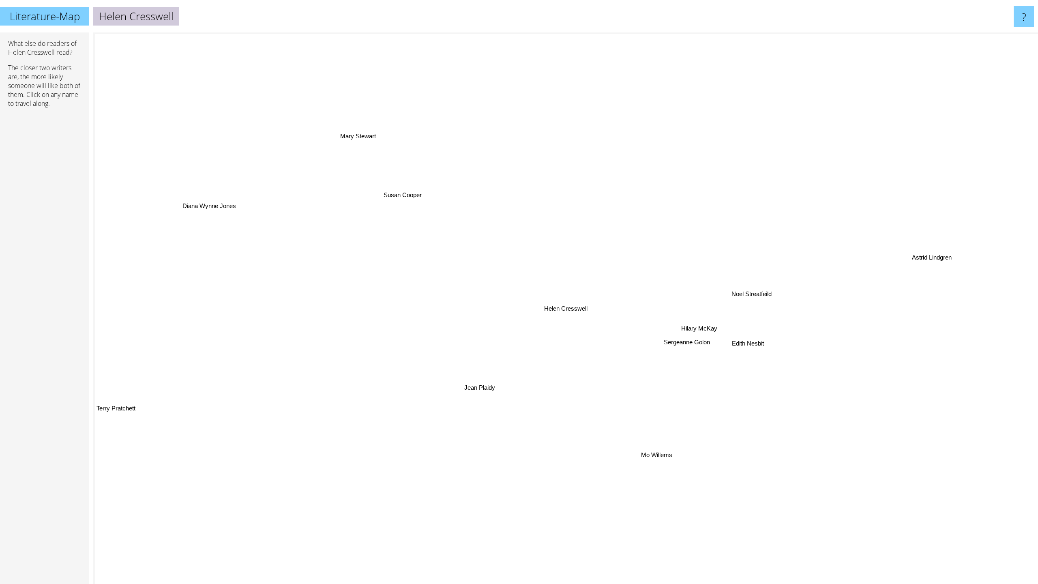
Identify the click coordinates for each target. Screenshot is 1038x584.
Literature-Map (45, 16)
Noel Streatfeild (750, 293)
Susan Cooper (403, 194)
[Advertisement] (44, 238)
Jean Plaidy (467, 383)
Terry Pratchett (116, 411)
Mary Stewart (354, 136)
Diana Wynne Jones (208, 205)
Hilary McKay (699, 329)
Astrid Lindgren (934, 262)
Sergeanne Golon (685, 342)
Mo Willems (675, 452)
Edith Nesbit (748, 343)
